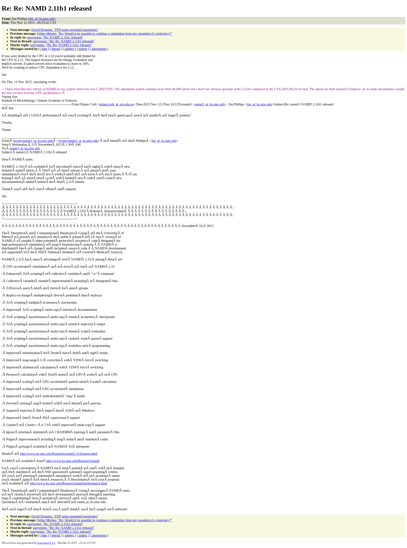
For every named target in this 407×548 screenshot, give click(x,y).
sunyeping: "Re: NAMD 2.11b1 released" (55, 37)
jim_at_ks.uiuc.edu (259, 104)
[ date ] (44, 49)
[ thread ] (56, 49)
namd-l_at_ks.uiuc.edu (210, 104)
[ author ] (83, 49)
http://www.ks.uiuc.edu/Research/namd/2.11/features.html (58, 453)
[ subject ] (69, 49)
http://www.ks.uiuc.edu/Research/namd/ (73, 461)
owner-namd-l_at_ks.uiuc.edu (33, 141)
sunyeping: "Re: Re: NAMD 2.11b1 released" (64, 41)
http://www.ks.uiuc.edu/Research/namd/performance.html (68, 483)
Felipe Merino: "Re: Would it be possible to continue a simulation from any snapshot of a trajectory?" (104, 33)
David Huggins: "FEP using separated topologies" (64, 30)
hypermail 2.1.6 (46, 542)
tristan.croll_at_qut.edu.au (116, 104)
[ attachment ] (99, 49)
